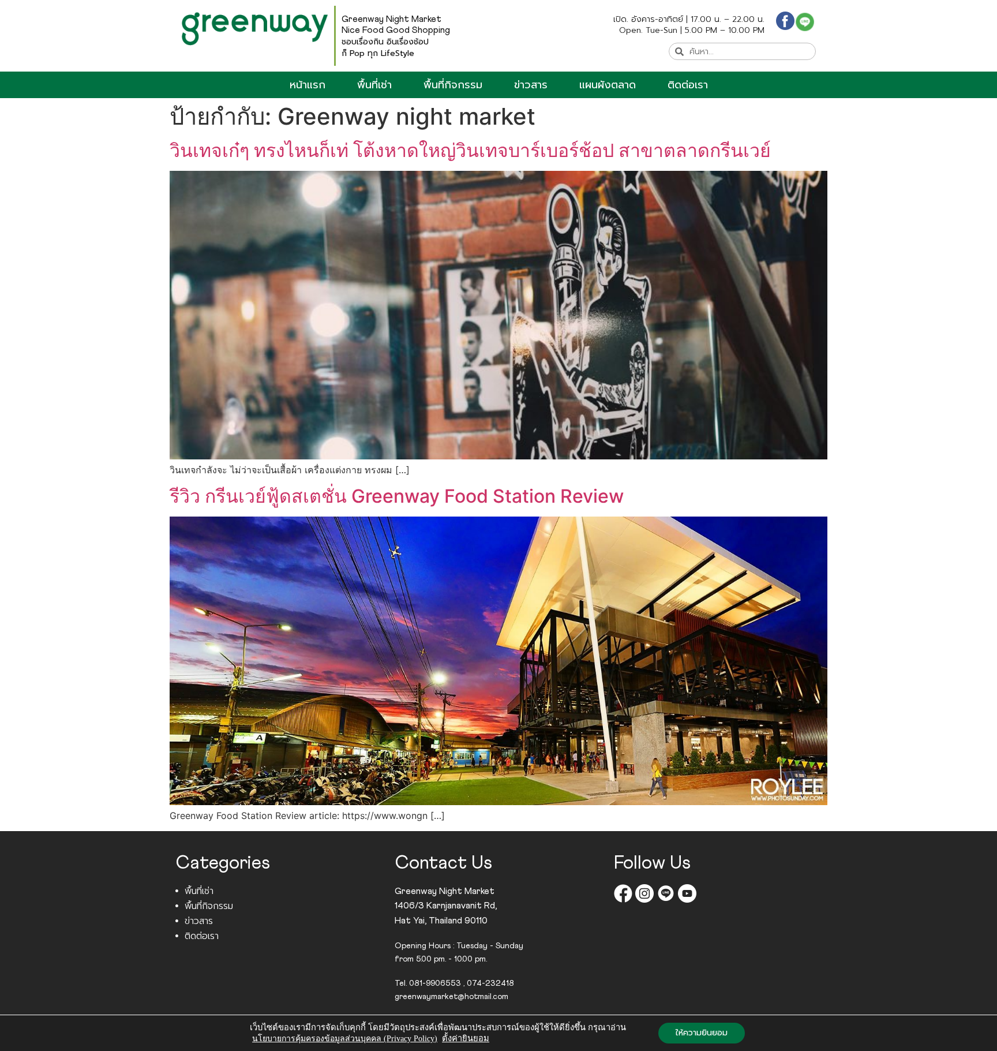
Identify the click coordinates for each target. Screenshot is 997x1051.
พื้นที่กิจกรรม (452, 85)
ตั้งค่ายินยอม (465, 1038)
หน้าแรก (307, 85)
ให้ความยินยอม (702, 1033)
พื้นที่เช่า (374, 85)
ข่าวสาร (531, 85)
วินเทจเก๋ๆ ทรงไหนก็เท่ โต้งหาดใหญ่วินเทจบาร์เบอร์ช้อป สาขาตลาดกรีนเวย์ (470, 150)
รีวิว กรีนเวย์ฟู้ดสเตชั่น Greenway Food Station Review (397, 496)
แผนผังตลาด (607, 85)
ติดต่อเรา (688, 85)
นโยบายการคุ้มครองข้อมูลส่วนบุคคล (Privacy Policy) (344, 1038)
